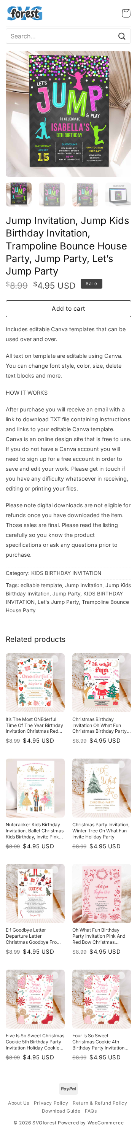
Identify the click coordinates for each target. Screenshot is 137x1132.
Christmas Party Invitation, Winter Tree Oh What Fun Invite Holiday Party (101, 831)
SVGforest (44, 1123)
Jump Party (66, 594)
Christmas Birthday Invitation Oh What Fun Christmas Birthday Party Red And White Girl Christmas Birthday (99, 725)
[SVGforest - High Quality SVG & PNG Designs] (25, 13)
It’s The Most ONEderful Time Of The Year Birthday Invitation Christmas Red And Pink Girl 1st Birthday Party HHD (34, 725)
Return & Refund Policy (100, 1103)
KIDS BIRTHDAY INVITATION (66, 573)
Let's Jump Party (58, 602)
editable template (41, 585)
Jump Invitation (83, 585)
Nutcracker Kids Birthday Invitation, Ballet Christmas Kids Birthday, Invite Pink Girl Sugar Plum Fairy (35, 831)
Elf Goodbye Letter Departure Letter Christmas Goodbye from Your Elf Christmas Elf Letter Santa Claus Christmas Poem (33, 936)
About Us (18, 1103)
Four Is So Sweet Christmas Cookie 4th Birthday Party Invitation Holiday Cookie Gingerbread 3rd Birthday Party (100, 1042)
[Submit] (122, 36)
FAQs (91, 1111)
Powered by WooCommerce (91, 1123)
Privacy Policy (51, 1103)
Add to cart (68, 308)
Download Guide (61, 1111)
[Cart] (126, 13)
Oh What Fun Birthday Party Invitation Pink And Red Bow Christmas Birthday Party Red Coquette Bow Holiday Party (98, 936)
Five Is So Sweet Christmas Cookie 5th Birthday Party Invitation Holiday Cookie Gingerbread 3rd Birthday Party (35, 1042)
